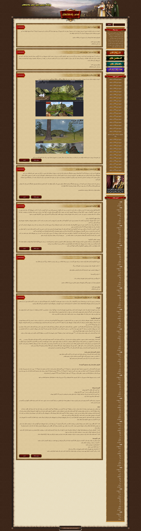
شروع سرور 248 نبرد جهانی (115, 125)
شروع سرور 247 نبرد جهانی (115, 128)
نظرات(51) (36, 455)
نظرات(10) (36, 197)
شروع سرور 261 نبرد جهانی (115, 85)
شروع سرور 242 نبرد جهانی (115, 148)
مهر (120, 255)
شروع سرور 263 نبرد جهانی (115, 79)
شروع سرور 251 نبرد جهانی (115, 116)
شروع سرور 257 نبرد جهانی (115, 97)
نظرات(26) (36, 248)
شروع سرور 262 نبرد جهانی (115, 82)
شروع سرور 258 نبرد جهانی (115, 94)
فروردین (119, 205)
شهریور (119, 214)
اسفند (119, 203)
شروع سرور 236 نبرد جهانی (115, 167)
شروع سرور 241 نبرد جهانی (115, 151)
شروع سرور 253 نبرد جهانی (115, 109)
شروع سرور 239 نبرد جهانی (115, 157)
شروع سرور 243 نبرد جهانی (115, 145)
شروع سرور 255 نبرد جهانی (115, 103)
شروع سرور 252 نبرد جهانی (115, 113)
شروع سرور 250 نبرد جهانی (115, 119)
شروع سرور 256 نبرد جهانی (115, 100)
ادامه (24, 160)
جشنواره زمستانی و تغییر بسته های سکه (115, 135)
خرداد (119, 211)
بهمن (120, 220)
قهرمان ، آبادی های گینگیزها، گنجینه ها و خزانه (85, 297)
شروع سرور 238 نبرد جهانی (115, 160)
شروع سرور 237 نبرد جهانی (115, 164)
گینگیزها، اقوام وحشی (91, 206)
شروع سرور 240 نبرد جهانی (115, 154)
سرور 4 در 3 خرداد (92, 27)
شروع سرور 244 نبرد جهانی (115, 142)
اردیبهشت (118, 209)
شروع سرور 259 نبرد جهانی (115, 91)
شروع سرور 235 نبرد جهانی (115, 170)
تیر (120, 213)
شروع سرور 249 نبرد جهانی (115, 122)
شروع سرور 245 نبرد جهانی (115, 139)
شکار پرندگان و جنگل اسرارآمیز (88, 75)
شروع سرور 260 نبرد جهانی (115, 88)
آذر (120, 216)
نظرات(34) (36, 160)
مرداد (119, 231)
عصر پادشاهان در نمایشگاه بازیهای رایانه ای (86, 169)
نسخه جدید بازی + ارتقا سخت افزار (88, 52)
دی (120, 218)
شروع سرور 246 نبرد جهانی (115, 131)
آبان (120, 234)
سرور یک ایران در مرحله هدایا (89, 257)
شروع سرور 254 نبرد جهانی (115, 106)
